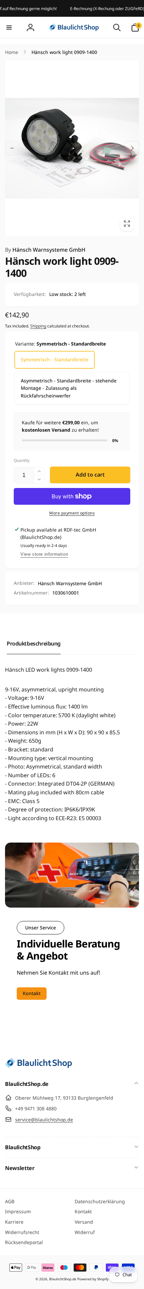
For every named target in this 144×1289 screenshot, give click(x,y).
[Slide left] (12, 148)
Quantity (21, 460)
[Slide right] (132, 148)
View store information (44, 554)
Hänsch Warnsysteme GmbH (45, 249)
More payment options (72, 513)
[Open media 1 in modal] (72, 148)
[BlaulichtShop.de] (38, 1066)
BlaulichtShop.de (62, 1279)
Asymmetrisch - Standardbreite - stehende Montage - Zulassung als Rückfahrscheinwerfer (69, 388)
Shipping (38, 326)
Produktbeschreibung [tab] (34, 643)
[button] (9, 27)
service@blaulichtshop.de (44, 1119)
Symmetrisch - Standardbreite (54, 359)
